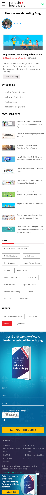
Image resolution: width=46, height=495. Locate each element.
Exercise (30, 292)
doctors (7, 270)
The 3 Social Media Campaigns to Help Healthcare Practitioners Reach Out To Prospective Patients (30, 230)
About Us (28, 452)
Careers (6, 462)
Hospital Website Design (14, 92)
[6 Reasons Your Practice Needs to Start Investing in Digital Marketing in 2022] (8, 194)
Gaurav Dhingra (34, 316)
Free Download (24, 299)
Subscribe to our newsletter (14, 472)
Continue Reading (11, 77)
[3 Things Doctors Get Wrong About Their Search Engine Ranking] (8, 147)
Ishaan (6, 324)
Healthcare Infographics (14, 106)
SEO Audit (7, 299)
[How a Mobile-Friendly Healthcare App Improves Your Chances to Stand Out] (8, 159)
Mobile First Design (11, 256)
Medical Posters (10, 285)
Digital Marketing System (12, 448)
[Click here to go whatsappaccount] (39, 2)
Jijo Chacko (20, 324)
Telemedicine (8, 445)
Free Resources (10, 102)
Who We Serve (30, 445)
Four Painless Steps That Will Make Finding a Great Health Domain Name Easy (29, 124)
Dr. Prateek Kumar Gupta (13, 316)
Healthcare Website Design (34, 448)
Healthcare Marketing (10, 58)
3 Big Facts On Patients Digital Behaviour (23, 54)
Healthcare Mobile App (12, 277)
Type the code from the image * (14, 411)
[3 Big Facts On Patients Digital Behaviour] (23, 42)
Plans (5, 452)
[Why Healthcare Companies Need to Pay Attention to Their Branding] (8, 182)
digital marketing (31, 256)
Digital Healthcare (29, 285)
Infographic (22, 58)
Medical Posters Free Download (15, 249)
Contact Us (28, 458)
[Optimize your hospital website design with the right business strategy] (8, 217)
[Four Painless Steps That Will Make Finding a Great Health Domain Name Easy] (8, 124)
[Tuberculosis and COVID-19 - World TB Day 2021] (8, 171)
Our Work (6, 455)
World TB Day (22, 270)
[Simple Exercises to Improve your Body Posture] (8, 136)
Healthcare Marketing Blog (34, 455)
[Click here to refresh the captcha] (4, 420)
